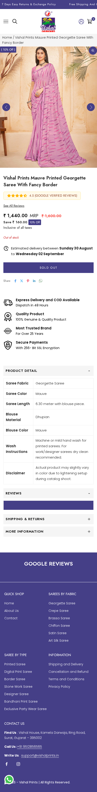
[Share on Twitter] (21, 281)
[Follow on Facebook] (6, 764)
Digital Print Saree (18, 671)
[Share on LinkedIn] (34, 281)
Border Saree (14, 679)
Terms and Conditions (66, 679)
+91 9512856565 (29, 746)
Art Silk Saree (58, 640)
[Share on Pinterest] (28, 281)
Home (7, 37)
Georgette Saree (61, 603)
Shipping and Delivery (65, 664)
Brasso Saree (59, 618)
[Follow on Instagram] (18, 764)
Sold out (49, 268)
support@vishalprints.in (40, 755)
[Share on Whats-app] (40, 280)
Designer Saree (16, 694)
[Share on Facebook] (15, 281)
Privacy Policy (59, 686)
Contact (11, 618)
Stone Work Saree (18, 686)
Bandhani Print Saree (21, 701)
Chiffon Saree (59, 625)
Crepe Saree (58, 610)
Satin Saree (57, 633)
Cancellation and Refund (68, 671)
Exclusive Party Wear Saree (25, 709)
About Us (11, 610)
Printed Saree (14, 664)
